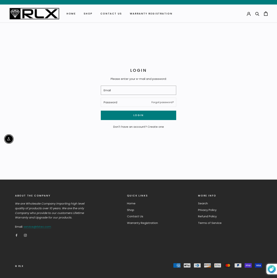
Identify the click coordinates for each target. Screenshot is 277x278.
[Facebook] (16, 235)
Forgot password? (163, 102)
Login (138, 115)
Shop (88, 13)
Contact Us (111, 13)
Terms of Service (210, 223)
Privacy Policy (207, 210)
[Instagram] (25, 235)
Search (203, 203)
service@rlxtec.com (37, 227)
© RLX (19, 266)
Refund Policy (207, 216)
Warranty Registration (151, 13)
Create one (156, 127)
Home (71, 13)
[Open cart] (266, 13)
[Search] (257, 14)
